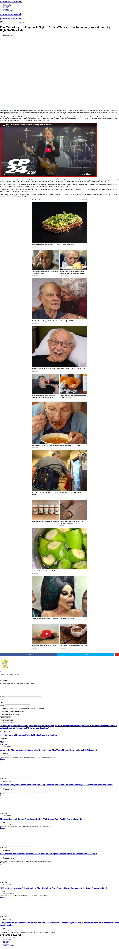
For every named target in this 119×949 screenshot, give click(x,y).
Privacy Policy (7, 5)
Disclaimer (6, 9)
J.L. (5, 34)
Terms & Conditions (8, 10)
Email (2, 702)
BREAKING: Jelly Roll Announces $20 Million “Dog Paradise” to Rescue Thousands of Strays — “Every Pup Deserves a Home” (56, 785)
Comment (3, 696)
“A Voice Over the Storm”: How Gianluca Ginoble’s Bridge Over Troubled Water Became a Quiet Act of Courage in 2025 (53, 888)
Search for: (3, 21)
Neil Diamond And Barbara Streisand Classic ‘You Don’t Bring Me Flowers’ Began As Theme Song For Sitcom (48, 853)
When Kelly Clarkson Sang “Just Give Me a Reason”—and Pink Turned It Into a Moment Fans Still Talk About (48, 750)
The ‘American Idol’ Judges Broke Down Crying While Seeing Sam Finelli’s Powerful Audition (41, 819)
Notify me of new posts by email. (11, 714)
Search (21, 23)
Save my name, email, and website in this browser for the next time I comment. (23, 708)
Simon (6, 753)
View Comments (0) (7, 720)
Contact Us (6, 6)
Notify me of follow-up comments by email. (13, 711)
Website (2, 705)
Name (2, 699)
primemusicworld (10, 1)
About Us (5, 7)
